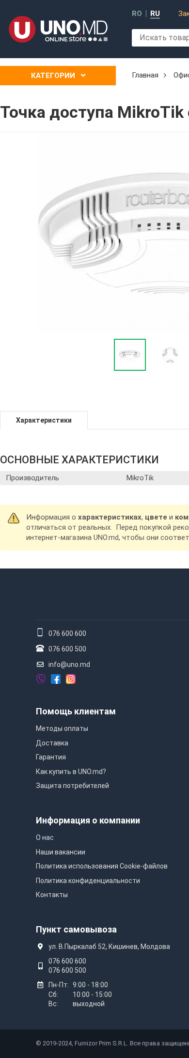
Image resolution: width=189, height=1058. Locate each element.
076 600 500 (67, 649)
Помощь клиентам (76, 711)
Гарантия (51, 757)
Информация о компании (88, 820)
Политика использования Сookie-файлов (102, 866)
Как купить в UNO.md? (71, 771)
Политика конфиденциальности (88, 880)
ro (137, 13)
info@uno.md (69, 664)
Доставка (52, 743)
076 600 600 (67, 633)
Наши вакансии (60, 852)
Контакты (52, 895)
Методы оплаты (62, 728)
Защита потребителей (72, 786)
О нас (45, 837)
